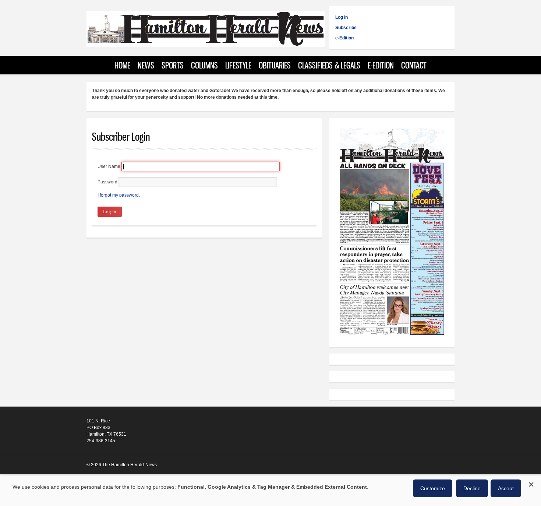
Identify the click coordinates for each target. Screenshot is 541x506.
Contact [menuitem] (414, 65)
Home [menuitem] (122, 65)
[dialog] (270, 491)
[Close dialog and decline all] (531, 483)
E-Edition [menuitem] (381, 65)
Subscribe (346, 27)
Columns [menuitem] (204, 65)
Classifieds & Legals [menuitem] (329, 65)
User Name (109, 166)
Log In (341, 17)
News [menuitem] (146, 65)
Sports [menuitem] (173, 65)
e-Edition (344, 38)
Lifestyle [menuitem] (238, 65)
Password (107, 182)
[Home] (205, 43)
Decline (472, 488)
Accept (506, 488)
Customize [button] (432, 488)
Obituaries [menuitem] (275, 65)
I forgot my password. (119, 195)
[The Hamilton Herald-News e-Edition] (392, 338)
